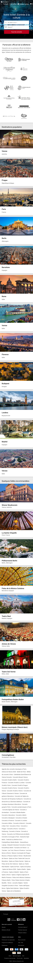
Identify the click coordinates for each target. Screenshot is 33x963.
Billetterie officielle (6, 930)
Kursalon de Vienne (20, 847)
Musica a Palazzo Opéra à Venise (12, 856)
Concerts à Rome (12, 829)
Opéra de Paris (15, 866)
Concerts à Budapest (8, 818)
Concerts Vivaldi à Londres (16, 782)
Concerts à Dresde (21, 818)
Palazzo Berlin (6, 880)
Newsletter (26, 958)
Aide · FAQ (20, 942)
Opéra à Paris (24, 872)
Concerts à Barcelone (8, 815)
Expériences (4, 945)
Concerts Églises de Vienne (10, 809)
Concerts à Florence (8, 820)
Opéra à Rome (6, 875)
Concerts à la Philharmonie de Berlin (18, 834)
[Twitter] (21, 920)
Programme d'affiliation (7, 942)
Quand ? (10, 26)
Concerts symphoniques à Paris (21, 807)
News (10, 955)
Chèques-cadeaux (22, 932)
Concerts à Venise (14, 831)
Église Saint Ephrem (12, 888)
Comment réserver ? (23, 927)
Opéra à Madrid (14, 872)
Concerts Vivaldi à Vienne (15, 791)
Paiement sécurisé (22, 930)
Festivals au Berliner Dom (14, 839)
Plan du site (19, 958)
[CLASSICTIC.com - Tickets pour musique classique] (5, 2)
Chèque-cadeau (24, 4)
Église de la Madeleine (14, 891)
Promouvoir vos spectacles (8, 939)
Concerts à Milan (7, 823)
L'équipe (3, 927)
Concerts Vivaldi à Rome (9, 788)
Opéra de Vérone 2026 (9, 869)
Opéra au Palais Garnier (16, 861)
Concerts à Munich (19, 823)
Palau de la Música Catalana (21, 877)
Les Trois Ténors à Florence (16, 850)
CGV (23, 955)
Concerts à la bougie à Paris (10, 837)
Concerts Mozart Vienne (20, 777)
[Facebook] (9, 919)
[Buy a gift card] (16, 902)
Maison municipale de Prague (21, 853)
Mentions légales (17, 955)
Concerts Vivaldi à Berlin (9, 780)
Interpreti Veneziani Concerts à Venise (19, 845)
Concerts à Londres (21, 820)
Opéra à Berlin (21, 869)
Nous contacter (21, 939)
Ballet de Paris (21, 772)
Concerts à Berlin (21, 815)
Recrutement (21, 945)
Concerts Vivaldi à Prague (20, 785)
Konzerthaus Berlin (7, 847)
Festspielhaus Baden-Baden (10, 842)
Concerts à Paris (15, 826)
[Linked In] (24, 920)
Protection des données (9, 958)
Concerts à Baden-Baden (17, 812)
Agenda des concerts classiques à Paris (14, 769)
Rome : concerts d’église (15, 883)
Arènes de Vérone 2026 (9, 772)
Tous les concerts (16, 32)
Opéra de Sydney (25, 866)
